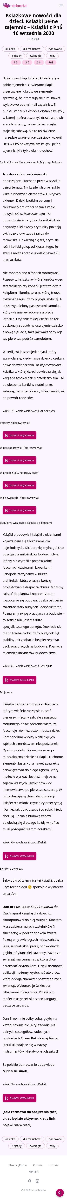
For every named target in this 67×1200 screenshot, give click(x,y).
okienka (10, 49)
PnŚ (50, 62)
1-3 (16, 62)
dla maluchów (31, 49)
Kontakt (33, 1172)
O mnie (37, 1165)
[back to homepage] (60, 1193)
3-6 (27, 62)
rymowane (55, 49)
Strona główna (18, 1165)
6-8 (39, 62)
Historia (53, 1165)
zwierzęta (35, 56)
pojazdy (16, 56)
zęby (52, 56)
